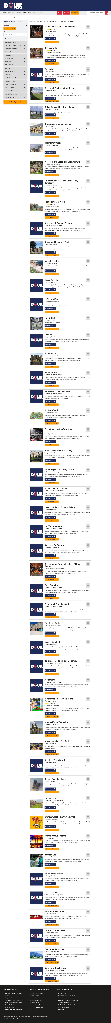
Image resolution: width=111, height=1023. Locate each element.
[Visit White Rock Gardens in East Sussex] (36, 879)
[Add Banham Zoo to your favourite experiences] (88, 855)
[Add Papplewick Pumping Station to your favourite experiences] (88, 604)
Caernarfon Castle (53, 143)
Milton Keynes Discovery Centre (59, 469)
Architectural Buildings (52, 655)
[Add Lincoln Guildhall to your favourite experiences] (88, 642)
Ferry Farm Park (52, 585)
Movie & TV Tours (52, 42)
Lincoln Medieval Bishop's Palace (60, 507)
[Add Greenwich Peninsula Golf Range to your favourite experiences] (88, 88)
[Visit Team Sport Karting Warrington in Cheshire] (36, 434)
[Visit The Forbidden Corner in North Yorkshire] (36, 954)
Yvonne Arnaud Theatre (55, 836)
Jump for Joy (51, 372)
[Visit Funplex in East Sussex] (36, 340)
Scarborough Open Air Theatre (58, 223)
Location (6, 25)
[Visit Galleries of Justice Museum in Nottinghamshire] (36, 396)
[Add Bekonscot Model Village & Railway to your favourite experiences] (88, 661)
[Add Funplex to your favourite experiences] (88, 335)
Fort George (50, 798)
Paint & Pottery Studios (52, 905)
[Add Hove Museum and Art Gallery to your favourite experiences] (88, 451)
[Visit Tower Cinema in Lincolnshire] (36, 304)
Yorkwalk (49, 69)
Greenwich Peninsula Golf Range (59, 88)
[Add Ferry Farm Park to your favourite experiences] (88, 585)
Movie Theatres (51, 311)
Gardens (52, 674)
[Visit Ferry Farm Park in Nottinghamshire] (36, 590)
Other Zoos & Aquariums (51, 174)
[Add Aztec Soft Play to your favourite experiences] (88, 280)
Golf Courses (52, 558)
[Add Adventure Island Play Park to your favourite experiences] (88, 741)
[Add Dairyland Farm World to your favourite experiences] (88, 760)
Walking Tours (52, 82)
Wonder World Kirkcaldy (37, 1007)
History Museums (52, 404)
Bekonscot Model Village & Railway (61, 661)
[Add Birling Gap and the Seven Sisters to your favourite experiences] (88, 107)
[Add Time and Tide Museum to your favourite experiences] (88, 930)
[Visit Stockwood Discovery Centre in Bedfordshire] (36, 247)
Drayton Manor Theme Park (57, 722)
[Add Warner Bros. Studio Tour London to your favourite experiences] (88, 27)
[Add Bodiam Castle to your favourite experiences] (88, 354)
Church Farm (35, 998)
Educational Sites (51, 482)
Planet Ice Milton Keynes (56, 488)
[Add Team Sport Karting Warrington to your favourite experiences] (88, 429)
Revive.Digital (17, 1018)
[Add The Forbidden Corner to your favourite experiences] (88, 949)
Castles (51, 155)
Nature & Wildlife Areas (52, 196)
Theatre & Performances (51, 236)
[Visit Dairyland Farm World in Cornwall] (36, 765)
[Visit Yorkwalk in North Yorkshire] (36, 74)
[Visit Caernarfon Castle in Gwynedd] (36, 148)
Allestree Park (35, 1002)
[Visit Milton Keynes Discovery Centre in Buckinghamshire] (36, 474)
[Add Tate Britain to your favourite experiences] (88, 318)
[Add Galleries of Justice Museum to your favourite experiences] (88, 391)
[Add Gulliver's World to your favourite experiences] (88, 410)
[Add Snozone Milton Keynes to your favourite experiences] (88, 968)
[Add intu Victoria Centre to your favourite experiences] (88, 526)
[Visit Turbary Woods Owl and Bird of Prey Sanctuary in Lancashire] (36, 186)
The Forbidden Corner (55, 949)
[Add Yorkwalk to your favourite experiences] (88, 69)
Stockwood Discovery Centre (58, 242)
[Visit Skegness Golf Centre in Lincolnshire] (36, 550)
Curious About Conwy (37, 993)
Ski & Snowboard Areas (52, 981)
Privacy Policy (10, 1018)
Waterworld (34, 1009)
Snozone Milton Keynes (55, 968)
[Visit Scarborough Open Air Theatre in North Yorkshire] (36, 228)
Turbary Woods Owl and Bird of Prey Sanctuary (61, 182)
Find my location (10, 28)
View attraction (49, 39)
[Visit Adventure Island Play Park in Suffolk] (36, 746)
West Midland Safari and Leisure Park (62, 162)
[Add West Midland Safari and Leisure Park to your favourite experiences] (88, 162)
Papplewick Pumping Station (58, 604)
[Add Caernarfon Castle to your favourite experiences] (88, 143)
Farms (51, 217)
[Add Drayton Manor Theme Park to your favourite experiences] (88, 722)
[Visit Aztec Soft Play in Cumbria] (36, 285)
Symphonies (51, 63)
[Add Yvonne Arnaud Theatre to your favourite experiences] (88, 836)
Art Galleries (51, 328)
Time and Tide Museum (55, 930)
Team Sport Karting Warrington (59, 429)
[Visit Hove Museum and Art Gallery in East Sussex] (36, 456)
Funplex (48, 335)
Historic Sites (52, 811)
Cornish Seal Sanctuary (55, 779)
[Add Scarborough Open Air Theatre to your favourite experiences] (88, 223)
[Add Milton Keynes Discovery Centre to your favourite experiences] (88, 470)
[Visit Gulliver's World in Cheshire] (36, 415)
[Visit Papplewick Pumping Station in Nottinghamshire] (36, 609)
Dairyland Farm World (55, 760)
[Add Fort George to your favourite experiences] (88, 798)
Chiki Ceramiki (51, 893)
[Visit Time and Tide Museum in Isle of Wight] (36, 935)
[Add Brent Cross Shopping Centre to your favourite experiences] (88, 124)
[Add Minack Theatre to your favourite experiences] (88, 261)
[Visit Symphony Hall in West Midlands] (36, 53)
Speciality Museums (51, 255)
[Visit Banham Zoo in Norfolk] (36, 860)
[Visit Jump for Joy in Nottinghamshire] (36, 377)
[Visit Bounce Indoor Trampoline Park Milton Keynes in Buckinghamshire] (36, 569)
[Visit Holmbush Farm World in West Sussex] (36, 207)
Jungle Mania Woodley (63, 1007)
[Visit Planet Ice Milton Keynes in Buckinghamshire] (36, 493)
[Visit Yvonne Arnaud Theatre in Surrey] (36, 841)
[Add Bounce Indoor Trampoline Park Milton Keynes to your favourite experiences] (88, 564)
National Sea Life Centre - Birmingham (68, 1000)
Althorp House (61, 1009)
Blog (29, 12)
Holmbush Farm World (55, 202)
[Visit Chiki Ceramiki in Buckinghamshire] (36, 898)
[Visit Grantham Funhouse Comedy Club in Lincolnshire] (36, 822)
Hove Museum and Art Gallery (58, 451)
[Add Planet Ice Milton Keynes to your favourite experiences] (88, 488)
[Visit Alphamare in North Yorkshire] (36, 685)
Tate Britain (50, 318)
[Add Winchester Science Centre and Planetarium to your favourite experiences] (88, 699)
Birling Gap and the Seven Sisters (60, 107)
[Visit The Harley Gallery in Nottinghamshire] (36, 628)
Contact (4, 1018)
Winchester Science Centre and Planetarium (59, 700)
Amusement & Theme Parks (52, 423)
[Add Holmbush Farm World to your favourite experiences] (88, 202)
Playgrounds (51, 293)
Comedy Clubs (52, 830)
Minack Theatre (52, 261)
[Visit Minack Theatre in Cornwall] (36, 266)
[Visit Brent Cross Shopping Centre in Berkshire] (36, 129)
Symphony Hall (51, 48)
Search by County (21, 12)
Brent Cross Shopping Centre (58, 124)
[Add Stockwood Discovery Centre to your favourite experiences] (88, 242)
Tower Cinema (51, 299)
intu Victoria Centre (53, 526)
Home (4, 12)
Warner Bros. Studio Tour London (60, 26)
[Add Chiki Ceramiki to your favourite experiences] (88, 893)
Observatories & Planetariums (52, 716)
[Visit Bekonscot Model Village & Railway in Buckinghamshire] (36, 666)
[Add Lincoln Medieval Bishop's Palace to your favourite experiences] (88, 507)
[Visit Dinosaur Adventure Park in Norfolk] (36, 916)
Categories (7, 39)
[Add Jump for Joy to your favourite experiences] (88, 373)
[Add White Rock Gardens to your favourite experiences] (88, 874)
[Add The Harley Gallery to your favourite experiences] (88, 623)
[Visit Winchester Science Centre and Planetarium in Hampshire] (36, 704)
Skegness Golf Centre (54, 545)
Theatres (52, 274)
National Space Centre (63, 998)
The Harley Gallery (53, 623)
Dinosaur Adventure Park (56, 911)
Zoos (52, 867)
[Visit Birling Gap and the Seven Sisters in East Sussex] (36, 112)
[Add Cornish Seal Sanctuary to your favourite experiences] (88, 779)
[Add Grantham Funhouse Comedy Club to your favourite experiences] (88, 817)
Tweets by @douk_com (88, 987)
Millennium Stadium (37, 1000)
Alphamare (50, 680)
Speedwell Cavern (9, 1007)
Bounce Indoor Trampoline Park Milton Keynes (62, 565)
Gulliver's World (52, 410)
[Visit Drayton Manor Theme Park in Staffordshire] (36, 727)
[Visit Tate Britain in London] (36, 323)
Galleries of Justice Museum (58, 391)
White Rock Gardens (54, 874)
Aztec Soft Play (52, 280)
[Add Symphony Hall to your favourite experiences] (88, 48)
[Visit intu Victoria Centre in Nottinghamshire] (36, 531)
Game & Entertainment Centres (52, 101)
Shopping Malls (51, 137)
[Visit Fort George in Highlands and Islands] (36, 803)
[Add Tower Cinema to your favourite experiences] (88, 299)
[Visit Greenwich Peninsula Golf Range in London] (36, 93)
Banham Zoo (50, 855)
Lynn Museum (35, 995)
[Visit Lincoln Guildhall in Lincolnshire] (36, 647)
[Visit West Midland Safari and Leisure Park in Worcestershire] (36, 167)
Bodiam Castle (51, 354)
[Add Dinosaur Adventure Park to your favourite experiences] (88, 912)
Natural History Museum (38, 1005)
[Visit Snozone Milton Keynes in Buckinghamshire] (36, 973)
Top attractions (16, 17)
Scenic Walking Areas (51, 118)
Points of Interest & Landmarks (52, 962)
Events (40, 12)
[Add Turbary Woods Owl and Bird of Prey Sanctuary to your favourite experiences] (88, 181)
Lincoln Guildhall (52, 642)
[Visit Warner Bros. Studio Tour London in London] (36, 31)
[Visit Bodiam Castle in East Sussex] (36, 359)
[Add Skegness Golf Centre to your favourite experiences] (88, 545)
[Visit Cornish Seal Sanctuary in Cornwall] (36, 784)
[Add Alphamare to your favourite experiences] (88, 680)
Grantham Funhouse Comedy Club (60, 817)
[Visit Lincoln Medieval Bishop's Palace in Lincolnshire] (36, 512)
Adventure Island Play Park (57, 741)
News (34, 12)
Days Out (11, 12)
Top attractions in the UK (12, 989)
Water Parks (51, 692)
